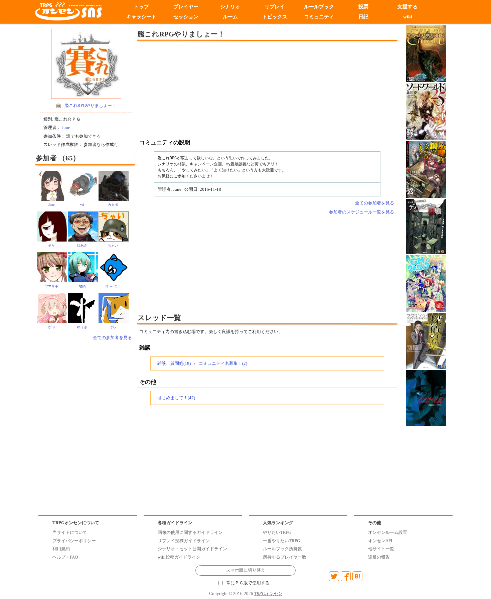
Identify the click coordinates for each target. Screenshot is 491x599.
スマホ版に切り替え (245, 570)
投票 (363, 6)
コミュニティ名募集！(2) (223, 363)
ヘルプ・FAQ (65, 557)
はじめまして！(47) (176, 397)
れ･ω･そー (113, 286)
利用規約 (61, 548)
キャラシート (141, 16)
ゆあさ (82, 245)
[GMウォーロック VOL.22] (426, 283)
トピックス (274, 16)
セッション (185, 16)
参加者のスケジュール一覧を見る (361, 211)
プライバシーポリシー (74, 540)
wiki (407, 16)
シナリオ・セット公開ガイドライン (192, 548)
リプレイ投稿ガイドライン (184, 540)
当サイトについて (69, 532)
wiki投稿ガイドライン (179, 557)
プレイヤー (185, 6)
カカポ (113, 204)
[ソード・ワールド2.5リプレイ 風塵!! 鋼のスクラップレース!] (426, 169)
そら (51, 245)
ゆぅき (82, 327)
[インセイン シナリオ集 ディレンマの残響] (426, 226)
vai (82, 204)
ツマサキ (51, 286)
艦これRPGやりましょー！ (90, 105)
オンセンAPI (380, 540)
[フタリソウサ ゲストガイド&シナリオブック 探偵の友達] (426, 340)
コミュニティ (319, 16)
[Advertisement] (212, 89)
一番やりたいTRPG (281, 540)
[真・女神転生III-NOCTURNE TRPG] (426, 397)
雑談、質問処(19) (174, 363)
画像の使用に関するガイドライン (190, 532)
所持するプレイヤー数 (284, 557)
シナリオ (230, 6)
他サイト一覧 (381, 548)
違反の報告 (379, 557)
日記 (363, 16)
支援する (408, 6)
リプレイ (275, 6)
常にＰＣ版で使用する (248, 583)
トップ (141, 6)
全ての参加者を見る (112, 337)
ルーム (230, 16)
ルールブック (319, 6)
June (66, 127)
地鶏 (82, 286)
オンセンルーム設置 (387, 532)
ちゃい (113, 245)
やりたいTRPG (277, 532)
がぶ (51, 327)
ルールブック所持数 (282, 548)
